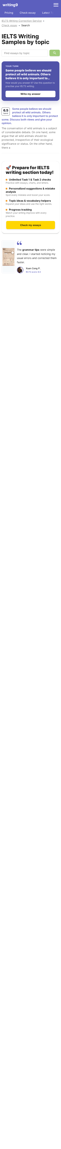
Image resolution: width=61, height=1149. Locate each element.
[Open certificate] (8, 256)
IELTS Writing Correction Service (22, 20)
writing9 (10, 5)
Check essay (28, 12)
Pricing (9, 12)
